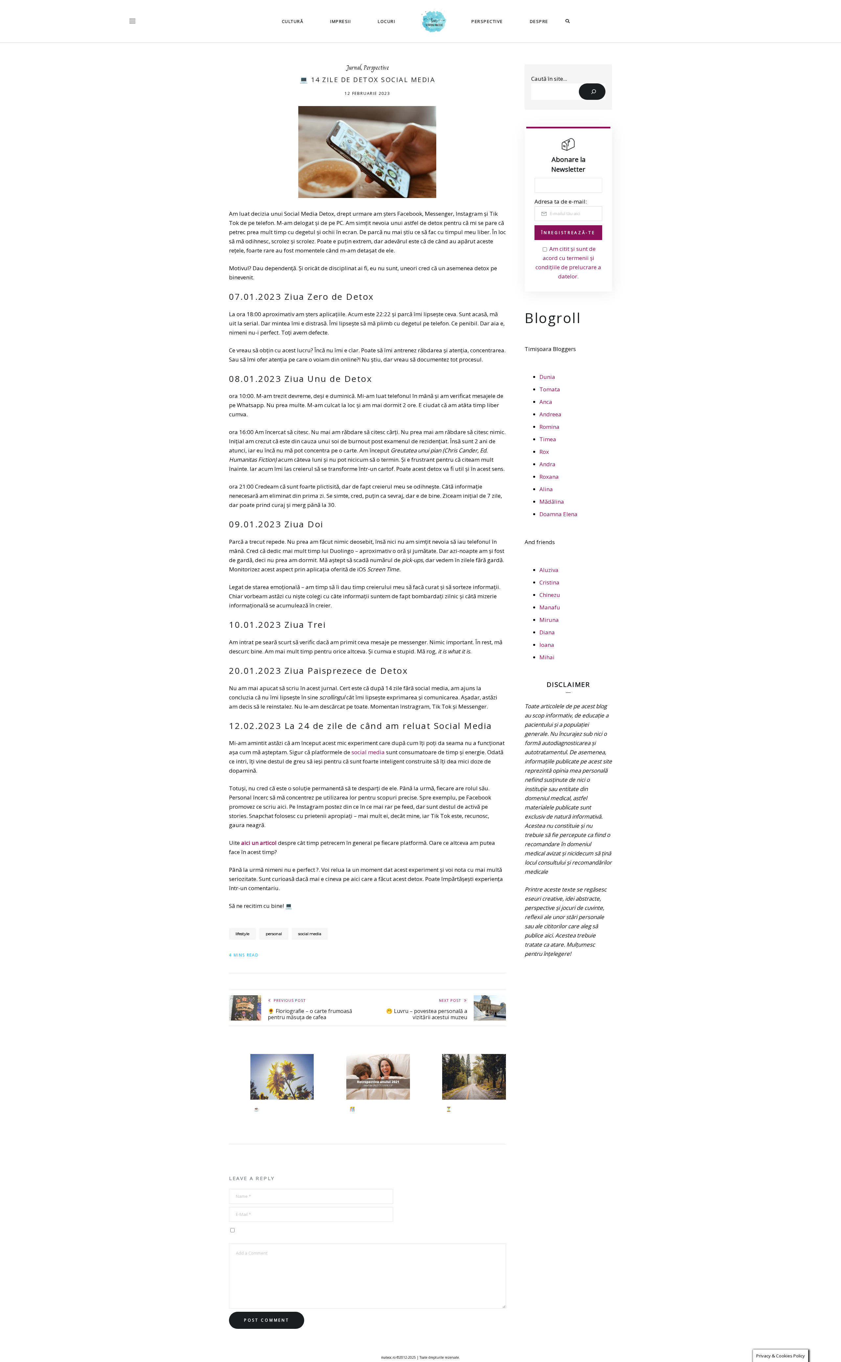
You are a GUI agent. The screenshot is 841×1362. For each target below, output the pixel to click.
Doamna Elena (558, 514)
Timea (547, 439)
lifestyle (242, 933)
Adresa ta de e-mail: (560, 201)
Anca (545, 402)
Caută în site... (549, 78)
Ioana (546, 644)
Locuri (386, 21)
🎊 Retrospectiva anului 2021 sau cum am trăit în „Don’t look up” (376, 1115)
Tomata (549, 389)
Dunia (547, 377)
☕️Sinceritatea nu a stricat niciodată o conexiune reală (283, 1112)
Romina (549, 426)
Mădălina (551, 501)
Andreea (550, 414)
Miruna (549, 620)
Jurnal (353, 68)
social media (368, 752)
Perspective (487, 21)
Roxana (549, 476)
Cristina (549, 582)
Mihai (547, 657)
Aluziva (548, 570)
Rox (544, 451)
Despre (539, 21)
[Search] (592, 91)
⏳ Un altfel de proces (469, 1109)
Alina (546, 489)
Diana (547, 632)
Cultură (293, 21)
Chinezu (549, 595)
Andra (547, 464)
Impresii (340, 21)
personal (274, 933)
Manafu (549, 607)
